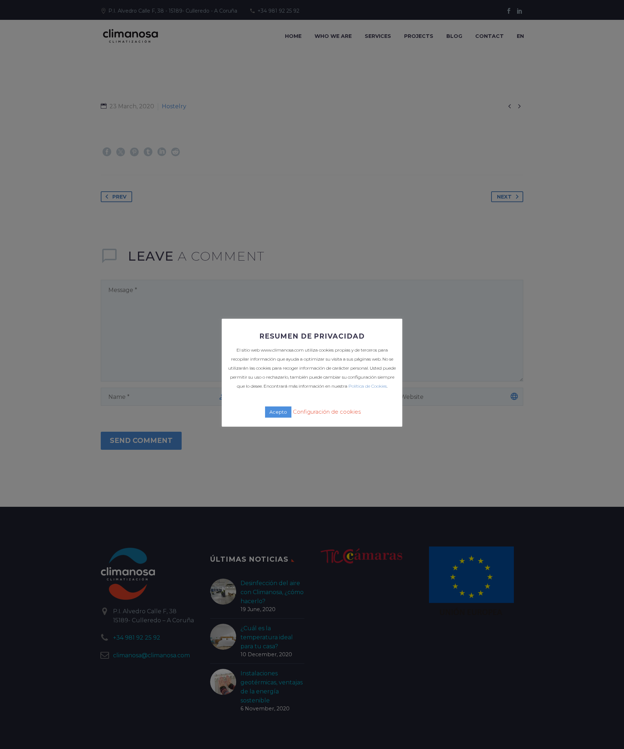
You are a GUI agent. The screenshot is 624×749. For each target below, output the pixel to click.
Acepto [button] (278, 412)
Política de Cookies (367, 386)
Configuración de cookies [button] (327, 411)
